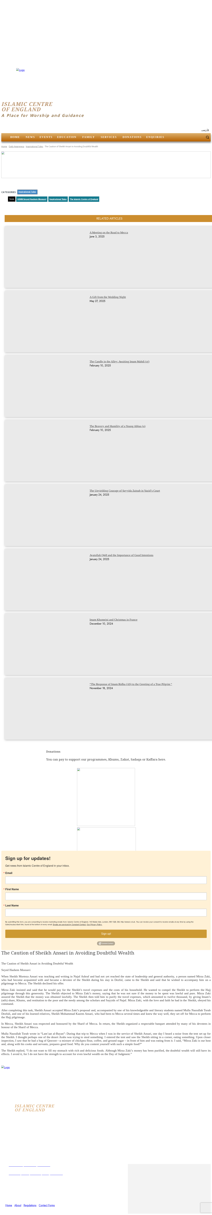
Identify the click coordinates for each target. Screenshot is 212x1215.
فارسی (205, 129)
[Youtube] (23, 1210)
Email (8, 873)
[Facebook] (7, 1210)
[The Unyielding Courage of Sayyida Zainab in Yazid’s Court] (48, 515)
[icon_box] (64, 1184)
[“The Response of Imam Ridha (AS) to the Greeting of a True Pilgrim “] (48, 708)
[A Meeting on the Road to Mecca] (48, 257)
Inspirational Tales (34, 146)
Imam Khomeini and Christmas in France (113, 619)
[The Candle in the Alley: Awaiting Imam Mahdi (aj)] (48, 386)
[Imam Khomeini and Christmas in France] (48, 644)
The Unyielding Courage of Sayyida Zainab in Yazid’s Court (125, 490)
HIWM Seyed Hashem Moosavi (31, 199)
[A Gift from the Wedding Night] (48, 321)
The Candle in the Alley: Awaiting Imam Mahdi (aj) (119, 361)
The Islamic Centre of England (84, 199)
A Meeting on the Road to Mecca (109, 232)
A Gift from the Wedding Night (108, 297)
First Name (12, 889)
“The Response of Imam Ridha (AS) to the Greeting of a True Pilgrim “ (131, 684)
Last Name (12, 905)
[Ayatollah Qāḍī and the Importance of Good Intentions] (48, 579)
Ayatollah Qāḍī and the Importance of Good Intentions (121, 555)
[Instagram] (15, 1210)
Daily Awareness (16, 146)
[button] (207, 137)
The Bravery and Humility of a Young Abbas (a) (117, 426)
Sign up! (106, 933)
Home (4, 146)
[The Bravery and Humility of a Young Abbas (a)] (48, 451)
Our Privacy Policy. (94, 924)
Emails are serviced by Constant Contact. (69, 924)
